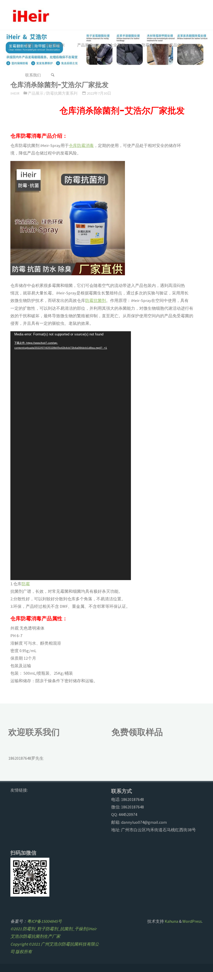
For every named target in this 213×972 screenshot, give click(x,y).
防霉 (26, 583)
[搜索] (53, 75)
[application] (70, 455)
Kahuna (171, 921)
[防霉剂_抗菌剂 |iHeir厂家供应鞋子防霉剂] (30, 15)
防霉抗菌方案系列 (61, 93)
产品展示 (35, 93)
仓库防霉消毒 (81, 145)
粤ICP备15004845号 (44, 921)
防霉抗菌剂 (95, 300)
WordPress (192, 921)
